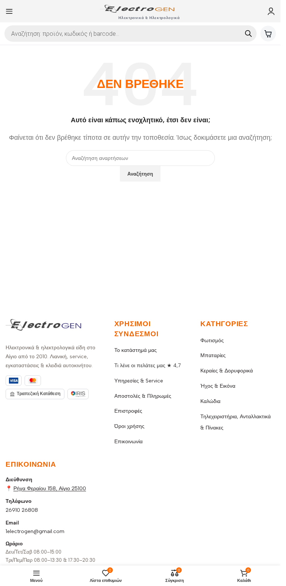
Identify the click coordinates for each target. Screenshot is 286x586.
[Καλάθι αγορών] (268, 33)
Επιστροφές (128, 411)
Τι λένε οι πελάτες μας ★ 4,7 (147, 365)
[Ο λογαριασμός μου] (271, 11)
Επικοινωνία (128, 441)
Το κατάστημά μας (135, 350)
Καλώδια (210, 401)
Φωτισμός (212, 340)
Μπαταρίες (213, 355)
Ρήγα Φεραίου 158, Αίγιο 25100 (49, 488)
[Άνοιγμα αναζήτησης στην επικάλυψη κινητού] (130, 33)
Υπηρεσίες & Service (138, 381)
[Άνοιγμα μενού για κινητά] (9, 11)
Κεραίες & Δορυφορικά (226, 371)
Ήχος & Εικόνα (217, 386)
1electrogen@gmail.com (35, 531)
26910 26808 (22, 510)
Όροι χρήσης (129, 426)
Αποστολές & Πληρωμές (142, 396)
